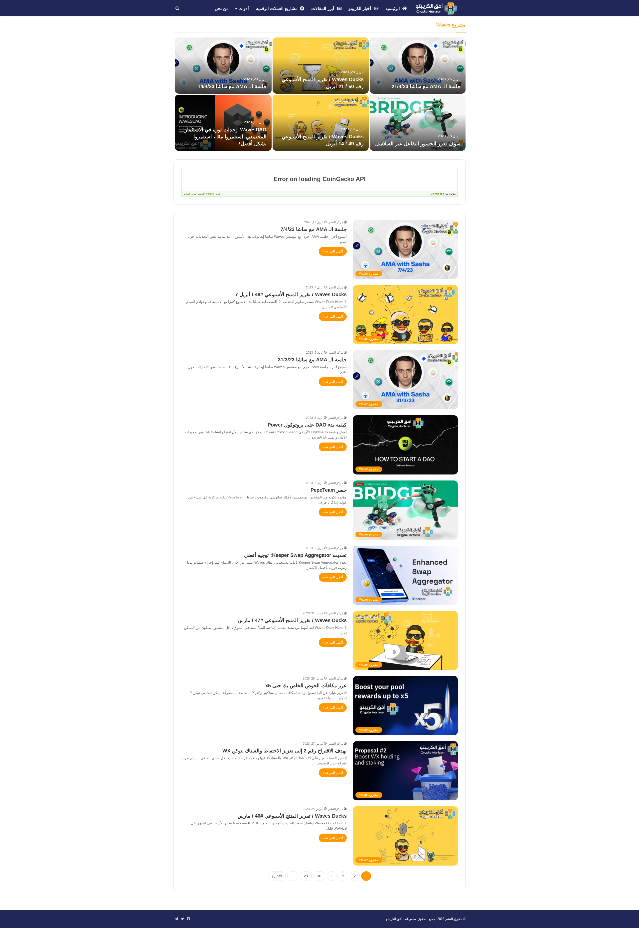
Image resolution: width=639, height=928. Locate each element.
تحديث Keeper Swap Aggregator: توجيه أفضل (295, 555)
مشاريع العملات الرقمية (277, 8)
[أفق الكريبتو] (436, 8)
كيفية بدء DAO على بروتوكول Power (307, 425)
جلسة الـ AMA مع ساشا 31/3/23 (312, 359)
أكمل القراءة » (332, 251)
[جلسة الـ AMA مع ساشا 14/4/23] (223, 65)
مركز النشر (335, 222)
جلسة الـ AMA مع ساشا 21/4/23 (426, 86)
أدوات (243, 8)
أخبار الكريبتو (360, 8)
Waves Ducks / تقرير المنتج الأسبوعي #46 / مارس (292, 816)
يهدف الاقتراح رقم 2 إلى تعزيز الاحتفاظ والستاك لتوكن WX (284, 750)
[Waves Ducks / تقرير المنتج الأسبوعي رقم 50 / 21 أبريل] (320, 65)
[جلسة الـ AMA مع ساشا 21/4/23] (418, 65)
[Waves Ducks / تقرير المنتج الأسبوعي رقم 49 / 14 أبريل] (320, 123)
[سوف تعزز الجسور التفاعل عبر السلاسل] (418, 123)
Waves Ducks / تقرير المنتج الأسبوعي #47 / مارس (292, 620)
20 (306, 876)
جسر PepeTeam (329, 490)
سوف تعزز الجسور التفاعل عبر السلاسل (418, 143)
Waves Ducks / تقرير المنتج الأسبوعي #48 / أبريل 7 (291, 294)
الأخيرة (277, 876)
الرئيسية (393, 8)
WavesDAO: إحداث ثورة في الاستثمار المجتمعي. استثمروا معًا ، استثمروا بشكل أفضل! (226, 136)
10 (319, 876)
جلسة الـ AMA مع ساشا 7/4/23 (314, 229)
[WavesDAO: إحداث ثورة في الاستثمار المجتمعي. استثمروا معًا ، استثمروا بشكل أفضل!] (223, 123)
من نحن (222, 8)
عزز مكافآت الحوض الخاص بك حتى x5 (306, 685)
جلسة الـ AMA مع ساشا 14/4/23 (232, 86)
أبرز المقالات (323, 8)
